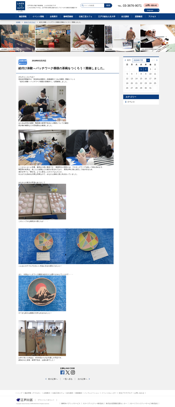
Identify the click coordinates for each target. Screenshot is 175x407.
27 (132, 88)
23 (146, 83)
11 (155, 74)
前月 (129, 60)
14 (136, 79)
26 (127, 88)
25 (155, 83)
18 (155, 79)
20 (132, 83)
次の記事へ (82, 379)
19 (127, 83)
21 (136, 83)
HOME (18, 22)
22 (141, 83)
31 (150, 88)
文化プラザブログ (29, 22)
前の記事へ (53, 379)
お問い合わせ (151, 5)
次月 (153, 60)
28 (136, 88)
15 (141, 79)
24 (150, 83)
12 (127, 79)
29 (141, 88)
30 (146, 88)
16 (146, 79)
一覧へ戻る (67, 379)
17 (150, 79)
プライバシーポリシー (46, 400)
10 (150, 74)
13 (132, 79)
